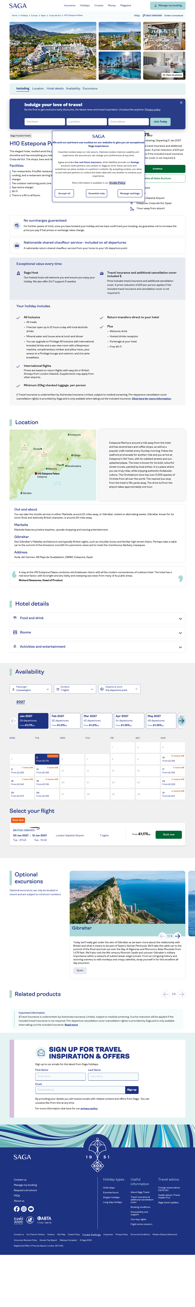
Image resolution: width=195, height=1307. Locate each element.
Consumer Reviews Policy (25, 1240)
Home (14, 16)
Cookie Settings (91, 1235)
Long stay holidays (112, 1202)
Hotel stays (109, 1188)
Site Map (61, 1235)
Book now (168, 834)
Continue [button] (157, 169)
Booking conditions (140, 1207)
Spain (43, 16)
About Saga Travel (140, 1192)
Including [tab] (22, 88)
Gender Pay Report (48, 1240)
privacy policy (89, 1109)
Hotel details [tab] (55, 88)
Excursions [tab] (90, 88)
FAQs (17, 1196)
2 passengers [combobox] (23, 690)
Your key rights (138, 1219)
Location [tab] (38, 88)
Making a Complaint (68, 1240)
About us (19, 1201)
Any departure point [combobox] (116, 690)
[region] (98, 166)
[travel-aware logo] (18, 1224)
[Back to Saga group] (18, 5)
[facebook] (17, 1209)
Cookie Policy (74, 1235)
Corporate (108, 1235)
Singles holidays (111, 1197)
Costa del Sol (55, 16)
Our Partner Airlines (35, 1235)
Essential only (97, 193)
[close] (181, 102)
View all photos (174, 75)
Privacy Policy (121, 1235)
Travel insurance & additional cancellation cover (142, 1200)
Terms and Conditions (140, 1235)
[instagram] (24, 1209)
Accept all (64, 193)
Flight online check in (141, 1224)
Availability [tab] (73, 88)
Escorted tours (111, 1193)
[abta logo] (44, 1223)
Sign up (131, 1090)
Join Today (160, 122)
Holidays (24, 16)
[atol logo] (30, 1223)
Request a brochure (25, 1190)
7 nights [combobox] (65, 690)
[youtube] (31, 1209)
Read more (71, 1025)
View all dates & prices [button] (157, 178)
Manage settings (130, 193)
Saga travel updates (168, 1203)
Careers (51, 1235)
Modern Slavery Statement (165, 1235)
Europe (34, 16)
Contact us (20, 1180)
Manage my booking (170, 5)
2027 (20, 702)
